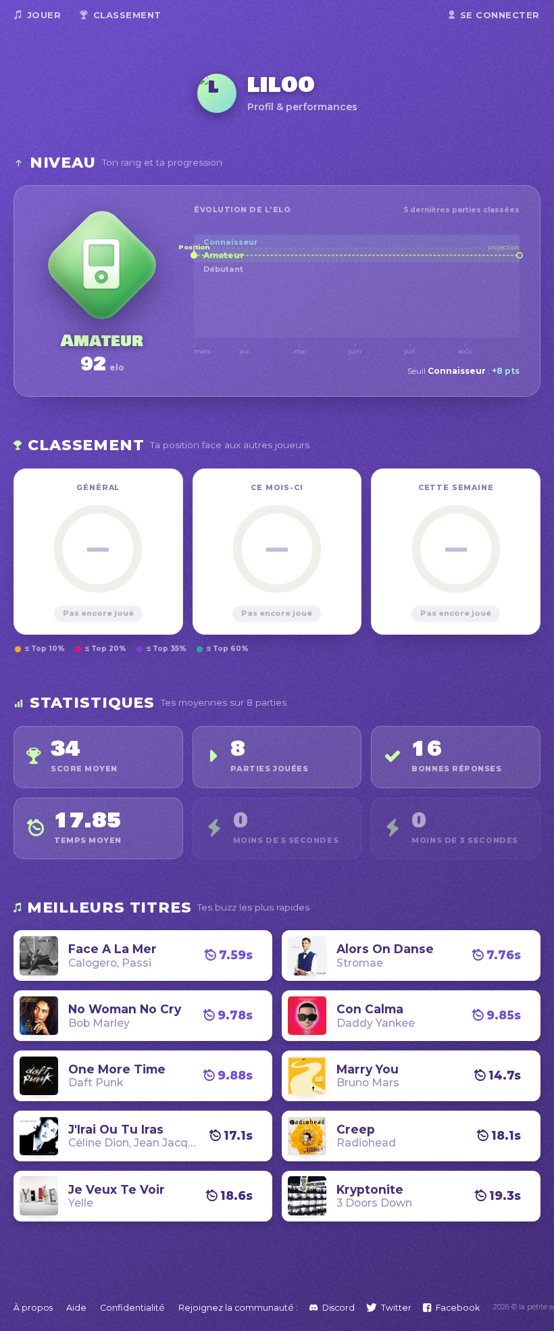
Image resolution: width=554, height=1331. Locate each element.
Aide (76, 1308)
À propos (33, 1308)
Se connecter (500, 14)
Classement (127, 14)
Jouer (44, 14)
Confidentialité (132, 1308)
